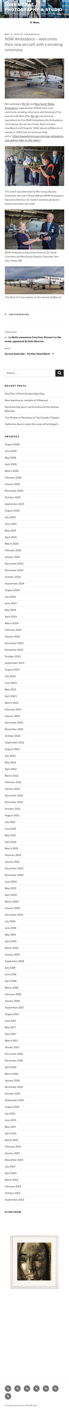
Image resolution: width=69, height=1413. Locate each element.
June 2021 (10, 828)
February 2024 (13, 629)
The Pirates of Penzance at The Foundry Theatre (32, 417)
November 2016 (14, 1060)
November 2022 (14, 729)
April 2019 (11, 941)
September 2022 (14, 742)
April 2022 (11, 769)
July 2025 (10, 517)
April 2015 (11, 1133)
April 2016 (11, 1067)
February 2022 (13, 782)
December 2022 (14, 722)
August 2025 (12, 510)
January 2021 (12, 861)
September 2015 (14, 1100)
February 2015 (13, 1146)
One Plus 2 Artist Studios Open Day (25, 393)
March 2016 (11, 1073)
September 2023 (14, 663)
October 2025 (13, 497)
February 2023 (13, 709)
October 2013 (12, 1193)
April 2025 (11, 537)
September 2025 (14, 504)
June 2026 (11, 451)
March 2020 (12, 901)
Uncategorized (19, 314)
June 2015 (10, 1120)
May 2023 (10, 689)
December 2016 (14, 1053)
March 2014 (11, 1179)
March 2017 (11, 1040)
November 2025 (14, 490)
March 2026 (12, 471)
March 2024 (12, 623)
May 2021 (10, 835)
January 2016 (12, 1080)
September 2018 (14, 961)
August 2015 (12, 1106)
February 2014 (13, 1186)
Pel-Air (26, 104)
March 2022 (11, 775)
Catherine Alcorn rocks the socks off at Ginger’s (32, 424)
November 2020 (14, 875)
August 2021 (12, 815)
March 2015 (11, 1140)
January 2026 (12, 484)
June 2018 (10, 974)
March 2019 (11, 948)
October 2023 (13, 656)
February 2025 (13, 550)
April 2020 (11, 895)
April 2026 (11, 464)
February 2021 (13, 855)
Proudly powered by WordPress (21, 1405)
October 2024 (13, 577)
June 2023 (11, 682)
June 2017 (10, 1020)
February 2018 (13, 994)
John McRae (31, 34)
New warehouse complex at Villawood (26, 400)
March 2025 (12, 543)
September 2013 (14, 1199)
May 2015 (10, 1126)
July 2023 (10, 676)
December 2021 (14, 795)
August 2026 (12, 444)
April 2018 (11, 981)
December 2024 (14, 563)
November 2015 (14, 1087)
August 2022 (12, 749)
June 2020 (11, 881)
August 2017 (12, 1014)
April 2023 (11, 696)
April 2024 (11, 616)
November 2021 (14, 802)
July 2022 (10, 755)
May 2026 (10, 457)
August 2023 (12, 669)
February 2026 (13, 477)
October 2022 (13, 735)
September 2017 (14, 1007)
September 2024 (14, 583)
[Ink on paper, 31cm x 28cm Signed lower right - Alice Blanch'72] (34, 1262)
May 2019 (10, 934)
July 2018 (10, 967)
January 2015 (12, 1153)
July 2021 (10, 822)
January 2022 (12, 788)
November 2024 (14, 570)
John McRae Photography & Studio (33, 7)
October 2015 (12, 1093)
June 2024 (11, 603)
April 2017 (10, 1034)
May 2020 (10, 888)
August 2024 (12, 590)
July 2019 (10, 921)
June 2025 (11, 524)
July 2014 (10, 1166)
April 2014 (11, 1173)
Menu (36, 22)
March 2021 (11, 848)
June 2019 (10, 928)
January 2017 (12, 1047)
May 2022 (10, 762)
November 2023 (14, 649)
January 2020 (12, 908)
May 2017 (10, 1027)
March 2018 (11, 987)
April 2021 (10, 842)
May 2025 (10, 530)
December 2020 (14, 868)
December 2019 (14, 914)
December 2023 (14, 643)
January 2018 (12, 1001)
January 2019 (12, 954)
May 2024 (10, 610)
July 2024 (10, 596)
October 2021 (12, 808)
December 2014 (14, 1159)
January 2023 (12, 716)
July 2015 (10, 1113)
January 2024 (12, 636)
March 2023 (12, 702)
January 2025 (12, 557)
